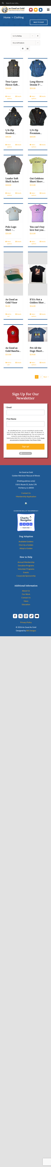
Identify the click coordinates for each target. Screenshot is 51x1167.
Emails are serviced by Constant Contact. (27, 439)
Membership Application (26, 496)
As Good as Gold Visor (11, 301)
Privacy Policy (26, 622)
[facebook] (15, 616)
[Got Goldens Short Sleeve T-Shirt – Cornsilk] (37, 165)
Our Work (26, 594)
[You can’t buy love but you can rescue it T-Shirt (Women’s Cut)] (37, 213)
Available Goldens (26, 541)
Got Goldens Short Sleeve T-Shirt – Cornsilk (37, 183)
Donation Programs (26, 565)
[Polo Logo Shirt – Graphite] (13, 213)
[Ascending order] (37, 35)
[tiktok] (31, 616)
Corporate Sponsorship (26, 576)
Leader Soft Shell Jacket (12, 180)
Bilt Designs (31, 630)
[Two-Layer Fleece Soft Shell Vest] (13, 68)
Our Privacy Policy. (35, 440)
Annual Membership (26, 562)
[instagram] (26, 616)
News (26, 601)
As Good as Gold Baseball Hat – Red (13, 350)
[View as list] (27, 48)
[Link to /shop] (41, 10)
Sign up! (25, 447)
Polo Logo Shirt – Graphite (10, 229)
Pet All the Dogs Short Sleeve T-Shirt (36, 352)
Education (26, 604)
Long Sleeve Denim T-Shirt (36, 84)
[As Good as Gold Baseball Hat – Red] (13, 334)
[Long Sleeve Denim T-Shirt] (37, 68)
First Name (11, 419)
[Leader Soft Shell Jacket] (13, 165)
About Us (26, 591)
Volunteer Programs (26, 569)
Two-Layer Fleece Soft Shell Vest (11, 84)
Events (26, 572)
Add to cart (9, 315)
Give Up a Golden (26, 545)
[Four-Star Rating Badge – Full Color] (26, 514)
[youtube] (37, 616)
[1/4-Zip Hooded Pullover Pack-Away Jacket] (13, 116)
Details (19, 96)
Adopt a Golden (26, 548)
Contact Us (26, 493)
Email (9, 407)
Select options (9, 97)
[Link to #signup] (36, 10)
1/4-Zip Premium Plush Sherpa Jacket (37, 135)
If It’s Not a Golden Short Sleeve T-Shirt (37, 304)
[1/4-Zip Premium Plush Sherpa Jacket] (37, 116)
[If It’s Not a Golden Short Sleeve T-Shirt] (37, 274)
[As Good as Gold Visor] (13, 274)
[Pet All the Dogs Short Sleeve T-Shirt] (37, 334)
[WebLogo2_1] (13, 7)
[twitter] (20, 616)
